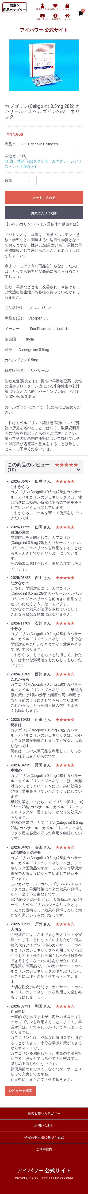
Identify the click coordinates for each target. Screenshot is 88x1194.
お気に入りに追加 (44, 213)
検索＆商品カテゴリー (44, 1113)
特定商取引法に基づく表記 (44, 1137)
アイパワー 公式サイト (44, 29)
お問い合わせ (44, 1125)
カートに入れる (44, 198)
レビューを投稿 (20, 1090)
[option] (44, 65)
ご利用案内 (44, 1149)
